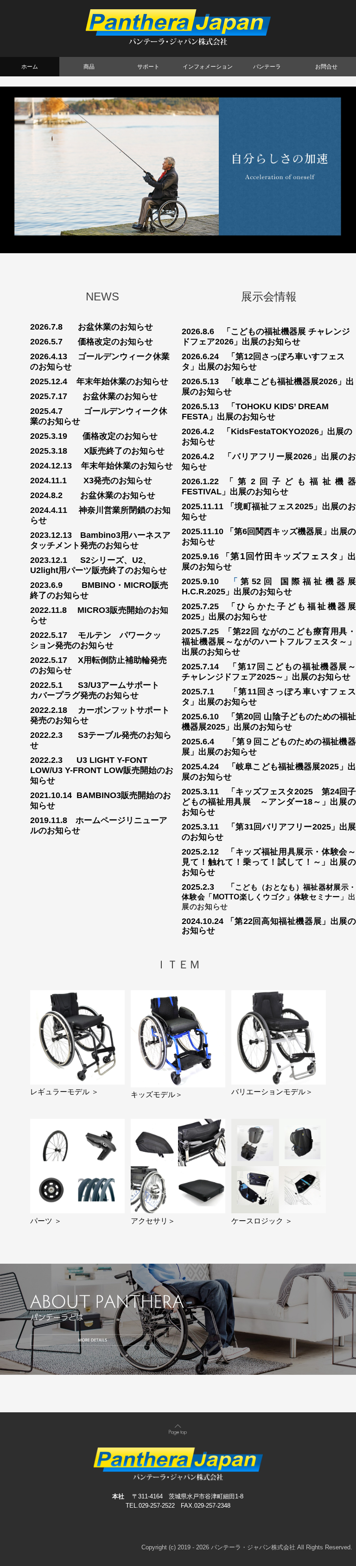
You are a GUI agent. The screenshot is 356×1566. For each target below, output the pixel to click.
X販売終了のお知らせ (124, 450)
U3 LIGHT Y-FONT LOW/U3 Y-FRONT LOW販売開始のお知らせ (101, 770)
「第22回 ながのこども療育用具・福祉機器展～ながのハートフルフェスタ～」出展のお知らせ (269, 641)
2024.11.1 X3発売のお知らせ (91, 480)
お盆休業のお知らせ (115, 326)
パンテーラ (267, 66)
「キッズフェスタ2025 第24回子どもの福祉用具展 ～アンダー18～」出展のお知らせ (269, 802)
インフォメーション (208, 66)
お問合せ (326, 66)
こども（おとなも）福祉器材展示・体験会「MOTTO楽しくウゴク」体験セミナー (269, 897)
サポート (148, 66)
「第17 (242, 666)
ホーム (29, 66)
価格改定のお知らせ (115, 341)
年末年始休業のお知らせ (122, 381)
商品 (89, 66)
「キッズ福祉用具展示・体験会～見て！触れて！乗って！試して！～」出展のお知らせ (269, 862)
